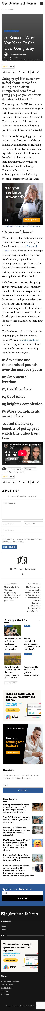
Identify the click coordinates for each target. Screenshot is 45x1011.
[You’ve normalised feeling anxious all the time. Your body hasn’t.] (32, 630)
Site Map (4, 991)
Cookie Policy (6, 988)
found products (30, 340)
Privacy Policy (7, 985)
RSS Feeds (5, 994)
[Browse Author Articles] (22, 560)
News (7, 654)
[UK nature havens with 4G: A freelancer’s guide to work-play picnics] (12, 630)
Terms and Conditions (10, 981)
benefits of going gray (14, 469)
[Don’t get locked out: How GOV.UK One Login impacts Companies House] (37, 858)
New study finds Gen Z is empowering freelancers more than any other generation (12, 594)
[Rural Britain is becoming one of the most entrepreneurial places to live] (12, 658)
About (3, 926)
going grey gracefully (30, 469)
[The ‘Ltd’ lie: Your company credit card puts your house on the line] (37, 820)
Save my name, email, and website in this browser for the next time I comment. (22, 540)
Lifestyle (15, 31)
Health (7, 31)
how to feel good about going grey (13, 472)
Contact (4, 929)
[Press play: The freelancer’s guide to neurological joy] (32, 658)
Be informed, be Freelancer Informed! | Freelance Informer (22, 226)
